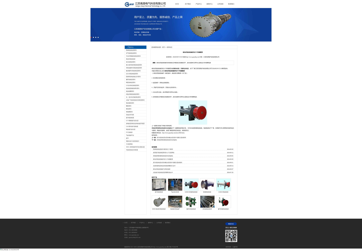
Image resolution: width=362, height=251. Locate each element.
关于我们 (188, 4)
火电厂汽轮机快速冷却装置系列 (135, 100)
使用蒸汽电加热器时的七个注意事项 (163, 152)
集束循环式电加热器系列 (133, 70)
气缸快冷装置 (175, 192)
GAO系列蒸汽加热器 (132, 126)
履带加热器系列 (130, 79)
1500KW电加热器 (223, 192)
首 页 (177, 4)
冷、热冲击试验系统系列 (133, 97)
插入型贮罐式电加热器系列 (134, 65)
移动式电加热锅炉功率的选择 (161, 169)
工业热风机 (129, 144)
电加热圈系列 (130, 91)
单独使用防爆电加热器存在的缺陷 (161, 128)
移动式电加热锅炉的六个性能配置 (163, 159)
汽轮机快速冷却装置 (132, 150)
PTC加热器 (129, 132)
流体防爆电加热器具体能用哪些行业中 (164, 166)
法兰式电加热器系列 (132, 73)
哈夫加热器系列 (130, 62)
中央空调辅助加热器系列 (133, 56)
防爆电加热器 (207, 192)
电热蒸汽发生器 (130, 129)
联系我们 (231, 4)
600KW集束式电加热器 (159, 209)
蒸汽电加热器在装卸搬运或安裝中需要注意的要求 (171, 137)
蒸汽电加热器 (130, 117)
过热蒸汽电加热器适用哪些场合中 (163, 172)
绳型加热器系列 (130, 82)
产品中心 (199, 4)
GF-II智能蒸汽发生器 (132, 120)
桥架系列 (128, 109)
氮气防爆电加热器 (223, 209)
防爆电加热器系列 (131, 50)
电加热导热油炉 (175, 209)
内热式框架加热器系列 (132, 94)
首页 (163, 47)
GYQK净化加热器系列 (132, 85)
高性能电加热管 (207, 209)
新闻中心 (210, 4)
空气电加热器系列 (131, 53)
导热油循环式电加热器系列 (134, 68)
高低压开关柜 (130, 114)
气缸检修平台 (130, 135)
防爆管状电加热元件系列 (133, 76)
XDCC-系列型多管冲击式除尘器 (135, 147)
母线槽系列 (129, 112)
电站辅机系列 (130, 103)
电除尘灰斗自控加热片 (132, 141)
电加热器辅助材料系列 (132, 88)
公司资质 (220, 4)
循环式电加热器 (191, 209)
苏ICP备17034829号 (172, 247)
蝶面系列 (128, 106)
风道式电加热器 (130, 59)
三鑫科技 (235, 247)
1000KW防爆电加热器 (191, 192)
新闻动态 (169, 47)
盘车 (127, 138)
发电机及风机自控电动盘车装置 (135, 123)
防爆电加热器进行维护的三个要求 (163, 149)
